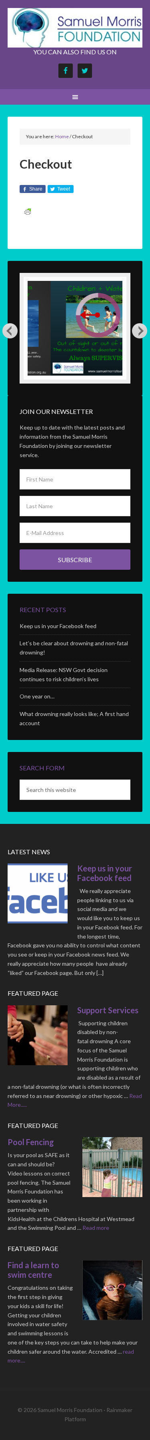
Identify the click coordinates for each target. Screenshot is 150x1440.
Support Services (107, 1010)
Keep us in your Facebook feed (58, 626)
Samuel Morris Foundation (75, 28)
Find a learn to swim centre (33, 1269)
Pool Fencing (31, 1142)
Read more (95, 1227)
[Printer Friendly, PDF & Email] (27, 211)
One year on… (37, 696)
